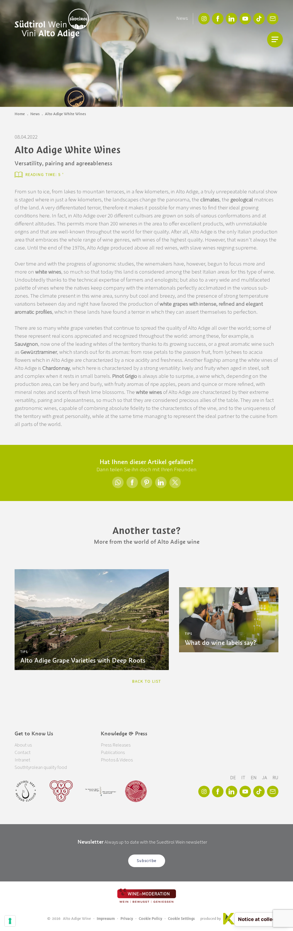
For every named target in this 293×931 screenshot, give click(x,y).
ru (275, 777)
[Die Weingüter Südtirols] (100, 791)
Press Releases (115, 745)
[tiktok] (259, 18)
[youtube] (245, 18)
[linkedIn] (231, 18)
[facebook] (217, 18)
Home (20, 113)
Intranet (22, 760)
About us (23, 745)
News (182, 18)
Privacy (126, 918)
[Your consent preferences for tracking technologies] (10, 921)
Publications (113, 752)
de (233, 777)
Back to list (146, 681)
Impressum (106, 918)
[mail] (272, 18)
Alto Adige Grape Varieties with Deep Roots (82, 660)
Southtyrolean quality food (41, 767)
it (243, 777)
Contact (23, 752)
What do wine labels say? (220, 643)
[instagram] (204, 18)
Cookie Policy (150, 918)
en (254, 777)
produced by (210, 918)
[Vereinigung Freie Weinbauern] (135, 791)
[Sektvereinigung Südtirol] (26, 791)
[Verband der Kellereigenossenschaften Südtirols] (61, 791)
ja (265, 777)
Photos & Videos (117, 760)
